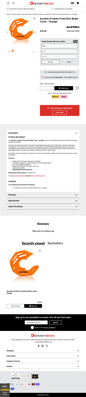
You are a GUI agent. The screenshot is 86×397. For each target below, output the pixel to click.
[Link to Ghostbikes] (42, 3)
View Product (15, 306)
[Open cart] (77, 3)
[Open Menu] (8, 3)
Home (8, 14)
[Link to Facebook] (38, 346)
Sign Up (55, 322)
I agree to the (44, 327)
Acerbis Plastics (19, 176)
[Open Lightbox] (33, 17)
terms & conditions (49, 327)
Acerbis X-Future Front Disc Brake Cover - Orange (22, 292)
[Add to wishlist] (77, 88)
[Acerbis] (72, 27)
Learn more (59, 112)
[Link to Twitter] (47, 346)
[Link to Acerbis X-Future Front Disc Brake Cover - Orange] (24, 266)
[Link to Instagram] (42, 346)
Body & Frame (27, 14)
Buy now (34, 306)
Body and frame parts (38, 176)
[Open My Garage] (72, 3)
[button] (72, 3)
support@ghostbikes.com (43, 342)
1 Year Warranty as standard (30, 9)
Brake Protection (38, 14)
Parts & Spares (16, 14)
